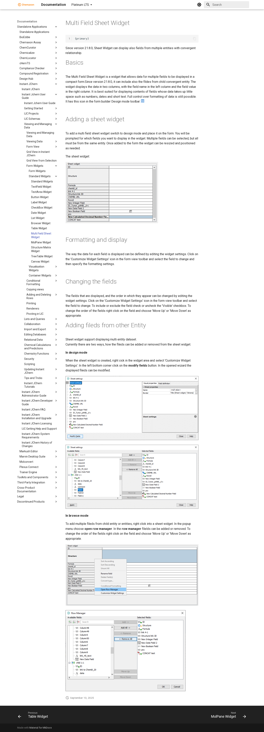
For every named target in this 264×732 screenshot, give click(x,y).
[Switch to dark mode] (199, 5)
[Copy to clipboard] (194, 38)
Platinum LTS (80, 5)
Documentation (27, 21)
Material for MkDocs (40, 727)
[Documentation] (26, 5)
